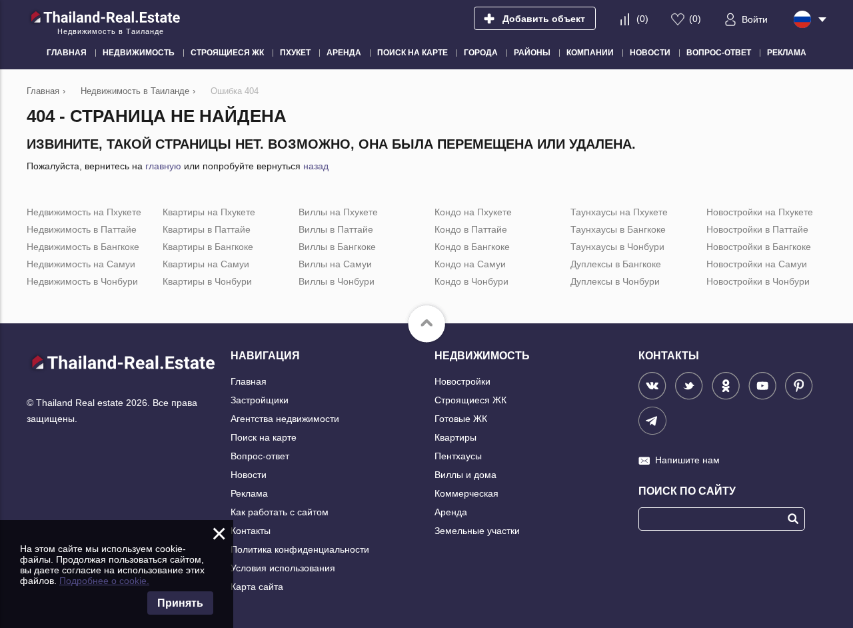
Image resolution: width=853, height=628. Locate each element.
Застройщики (260, 400)
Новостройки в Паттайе (757, 229)
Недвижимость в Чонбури (82, 281)
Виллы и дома (465, 474)
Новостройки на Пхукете (759, 212)
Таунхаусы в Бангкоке (618, 229)
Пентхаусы (458, 456)
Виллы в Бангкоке (337, 246)
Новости (249, 474)
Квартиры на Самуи (206, 264)
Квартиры (455, 437)
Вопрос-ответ (260, 456)
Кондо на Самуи (470, 264)
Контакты (251, 530)
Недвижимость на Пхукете (84, 212)
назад (316, 166)
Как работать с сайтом (280, 512)
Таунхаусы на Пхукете (619, 212)
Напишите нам (687, 460)
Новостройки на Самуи (756, 264)
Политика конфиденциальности (300, 549)
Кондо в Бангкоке (472, 246)
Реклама (249, 493)
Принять (180, 603)
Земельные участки (477, 530)
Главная (249, 381)
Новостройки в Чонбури (758, 281)
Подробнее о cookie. (104, 580)
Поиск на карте (264, 437)
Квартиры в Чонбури (207, 281)
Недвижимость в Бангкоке (83, 246)
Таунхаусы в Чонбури (617, 246)
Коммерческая (466, 493)
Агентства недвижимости (285, 418)
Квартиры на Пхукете (209, 212)
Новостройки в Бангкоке (758, 246)
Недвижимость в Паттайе (82, 229)
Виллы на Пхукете (338, 212)
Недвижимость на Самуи (81, 264)
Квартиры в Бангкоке (208, 246)
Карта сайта (257, 586)
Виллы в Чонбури (337, 281)
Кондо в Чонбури (471, 281)
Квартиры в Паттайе (207, 229)
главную (163, 166)
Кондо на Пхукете (473, 212)
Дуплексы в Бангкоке (615, 264)
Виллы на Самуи (335, 264)
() (642, 18)
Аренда (450, 512)
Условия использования (283, 568)
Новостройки (462, 381)
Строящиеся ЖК (470, 400)
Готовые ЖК (460, 418)
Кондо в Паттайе (470, 229)
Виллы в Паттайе (336, 229)
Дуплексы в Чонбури (615, 281)
